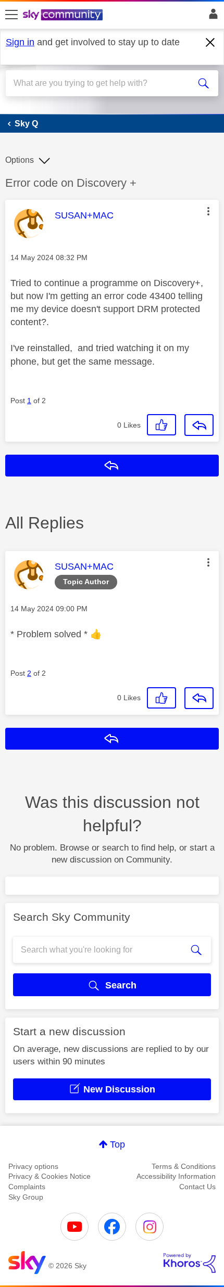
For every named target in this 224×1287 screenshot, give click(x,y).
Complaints (26, 1186)
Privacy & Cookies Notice (49, 1176)
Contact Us (197, 1186)
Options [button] (19, 160)
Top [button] (117, 1144)
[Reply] (199, 425)
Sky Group (25, 1197)
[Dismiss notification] (210, 42)
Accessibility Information (176, 1176)
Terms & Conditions (184, 1166)
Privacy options (33, 1166)
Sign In (211, 16)
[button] (208, 211)
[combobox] (101, 83)
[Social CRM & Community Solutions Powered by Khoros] (190, 1263)
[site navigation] (11, 15)
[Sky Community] (64, 15)
